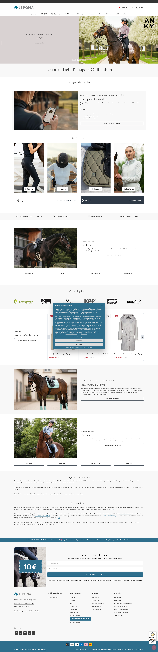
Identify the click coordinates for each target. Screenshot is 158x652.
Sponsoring (95, 569)
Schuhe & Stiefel (96, 432)
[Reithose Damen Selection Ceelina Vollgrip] (63, 301)
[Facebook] (16, 601)
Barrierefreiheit (75, 590)
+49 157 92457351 (33, 579)
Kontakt (72, 566)
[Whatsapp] (29, 601)
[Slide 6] (85, 28)
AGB (71, 571)
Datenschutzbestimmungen (55, 548)
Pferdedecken (95, 241)
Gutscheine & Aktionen (121, 580)
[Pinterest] (20, 601)
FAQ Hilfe (117, 561)
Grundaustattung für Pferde (112, 223)
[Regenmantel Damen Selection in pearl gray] (95, 301)
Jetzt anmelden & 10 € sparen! (95, 542)
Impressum (73, 574)
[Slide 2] (75, 28)
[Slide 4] (80, 28)
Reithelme (62, 432)
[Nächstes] (142, 305)
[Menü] (155, 632)
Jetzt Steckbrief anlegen (112, 91)
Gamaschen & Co (129, 241)
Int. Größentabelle (98, 571)
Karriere (72, 569)
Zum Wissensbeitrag (112, 367)
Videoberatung (119, 583)
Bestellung (117, 566)
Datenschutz (74, 577)
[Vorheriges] (48, 305)
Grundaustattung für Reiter (112, 413)
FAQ (59, 486)
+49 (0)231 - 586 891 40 (24, 571)
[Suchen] (129, 7)
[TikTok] (33, 601)
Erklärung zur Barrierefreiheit (75, 582)
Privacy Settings (53, 565)
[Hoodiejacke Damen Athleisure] (128, 301)
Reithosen (29, 432)
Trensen (62, 241)
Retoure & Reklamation (121, 577)
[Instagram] (25, 601)
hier (114, 477)
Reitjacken (129, 432)
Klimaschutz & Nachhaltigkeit (96, 576)
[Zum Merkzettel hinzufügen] (76, 284)
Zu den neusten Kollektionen (27, 308)
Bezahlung (117, 569)
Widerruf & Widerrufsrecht (80, 586)
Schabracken (29, 241)
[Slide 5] (83, 28)
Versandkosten (105, 617)
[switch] (152, 642)
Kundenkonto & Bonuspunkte (123, 571)
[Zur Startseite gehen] (24, 8)
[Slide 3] (78, 28)
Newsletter (95, 566)
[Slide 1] (73, 28)
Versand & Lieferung (120, 574)
